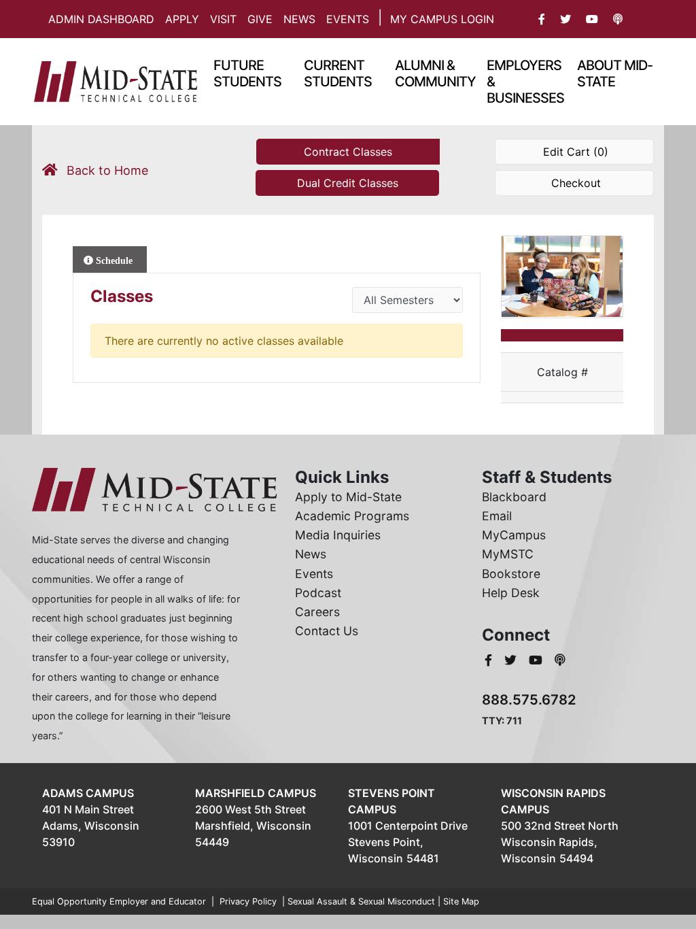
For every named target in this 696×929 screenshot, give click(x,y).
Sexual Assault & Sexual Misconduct (361, 901)
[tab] (110, 259)
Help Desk (511, 593)
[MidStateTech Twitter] (512, 660)
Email (497, 516)
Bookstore (511, 574)
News (299, 19)
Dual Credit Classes (347, 183)
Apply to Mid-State (348, 497)
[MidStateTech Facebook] (490, 660)
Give (260, 19)
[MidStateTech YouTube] (537, 660)
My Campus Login (442, 19)
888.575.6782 (529, 699)
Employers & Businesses (525, 81)
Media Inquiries (338, 535)
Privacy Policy (248, 901)
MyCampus (514, 535)
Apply (182, 19)
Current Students (338, 73)
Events (347, 19)
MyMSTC (508, 554)
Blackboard (514, 497)
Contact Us (326, 631)
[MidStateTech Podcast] (560, 660)
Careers (317, 612)
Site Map (461, 901)
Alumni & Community (435, 73)
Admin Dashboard (101, 19)
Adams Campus (88, 793)
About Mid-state (614, 73)
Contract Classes (348, 151)
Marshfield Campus (255, 793)
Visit (223, 19)
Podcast (318, 593)
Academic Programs (352, 516)
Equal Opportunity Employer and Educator (119, 901)
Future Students (247, 73)
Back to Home (105, 170)
